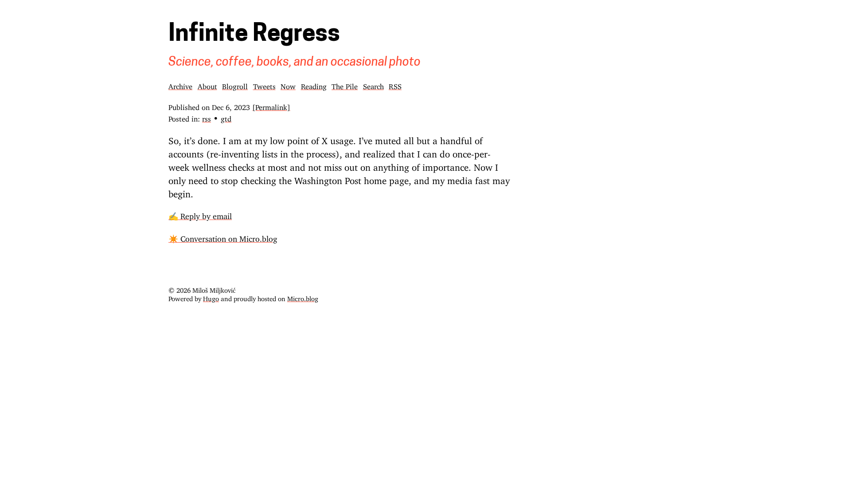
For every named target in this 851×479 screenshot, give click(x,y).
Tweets (264, 84)
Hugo (211, 296)
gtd (226, 117)
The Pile (345, 84)
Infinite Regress (254, 35)
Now (288, 84)
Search (373, 84)
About (207, 84)
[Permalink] (271, 105)
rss (206, 117)
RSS (395, 84)
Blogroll (235, 84)
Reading (314, 84)
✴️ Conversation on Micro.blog (222, 237)
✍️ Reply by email (200, 214)
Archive (180, 84)
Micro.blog (302, 296)
